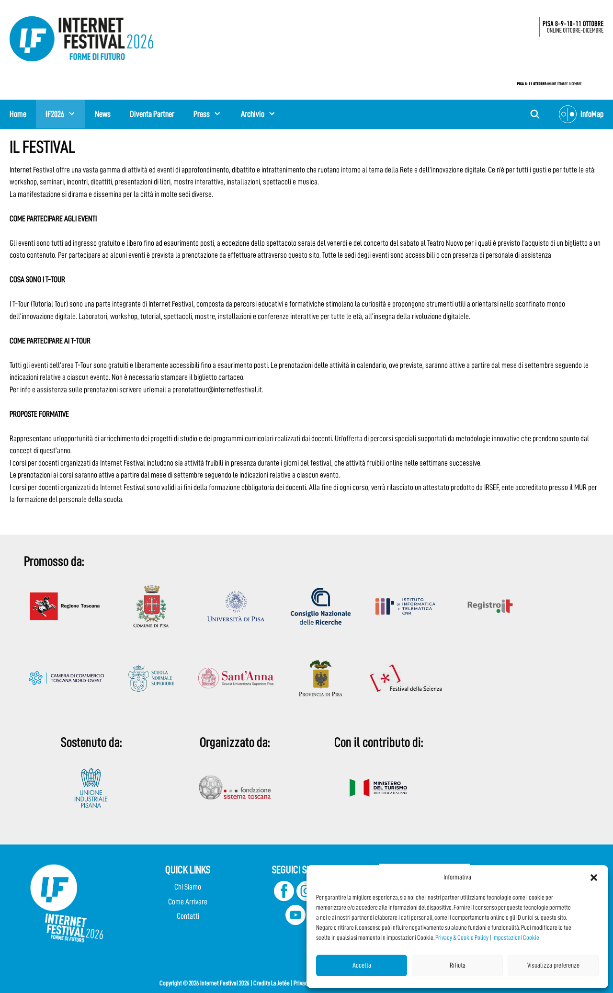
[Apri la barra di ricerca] (535, 114)
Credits (261, 983)
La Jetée (280, 983)
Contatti (188, 916)
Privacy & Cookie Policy (461, 937)
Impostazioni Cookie (515, 937)
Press (201, 114)
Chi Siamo (187, 887)
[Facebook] (284, 898)
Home (18, 114)
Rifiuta (457, 965)
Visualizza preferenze (553, 965)
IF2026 (54, 114)
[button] (594, 877)
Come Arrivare (187, 902)
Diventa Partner (152, 114)
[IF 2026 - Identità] (555, 48)
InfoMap (591, 114)
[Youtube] (295, 922)
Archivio (252, 114)
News (103, 114)
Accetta (361, 965)
